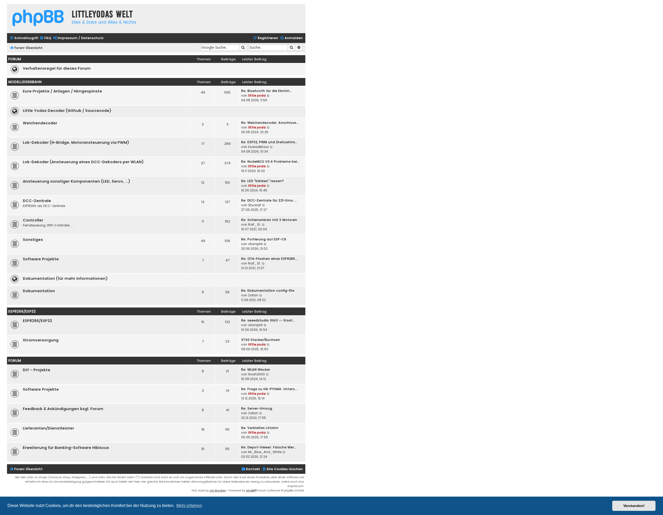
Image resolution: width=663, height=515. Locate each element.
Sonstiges (33, 239)
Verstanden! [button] (634, 506)
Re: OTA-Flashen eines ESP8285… (269, 258)
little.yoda (257, 95)
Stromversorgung (41, 340)
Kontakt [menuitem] (253, 469)
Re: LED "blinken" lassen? (262, 181)
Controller (33, 220)
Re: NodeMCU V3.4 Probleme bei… (270, 161)
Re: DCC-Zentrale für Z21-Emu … (269, 200)
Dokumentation (39, 291)
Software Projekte (41, 259)
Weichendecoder (40, 123)
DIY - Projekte (36, 370)
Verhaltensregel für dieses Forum (57, 68)
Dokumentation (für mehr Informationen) (65, 278)
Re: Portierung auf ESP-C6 (263, 239)
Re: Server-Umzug (256, 408)
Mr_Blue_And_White (265, 452)
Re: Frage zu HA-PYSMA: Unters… (269, 389)
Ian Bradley (218, 490)
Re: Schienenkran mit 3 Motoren (269, 220)
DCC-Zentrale (37, 200)
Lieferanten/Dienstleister (48, 428)
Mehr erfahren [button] (189, 505)
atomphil (255, 244)
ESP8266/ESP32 (22, 311)
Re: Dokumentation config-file (267, 290)
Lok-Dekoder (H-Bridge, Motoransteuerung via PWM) (76, 142)
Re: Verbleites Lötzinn (259, 428)
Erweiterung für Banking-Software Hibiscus (66, 447)
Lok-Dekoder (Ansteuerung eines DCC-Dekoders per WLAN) (83, 161)
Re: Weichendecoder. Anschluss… (270, 122)
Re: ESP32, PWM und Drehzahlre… (269, 142)
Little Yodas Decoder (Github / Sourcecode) (67, 110)
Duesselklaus (258, 147)
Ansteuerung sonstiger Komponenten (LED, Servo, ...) (76, 181)
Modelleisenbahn (25, 82)
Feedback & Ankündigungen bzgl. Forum (63, 408)
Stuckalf (254, 205)
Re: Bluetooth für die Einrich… (266, 91)
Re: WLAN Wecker (255, 369)
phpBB (250, 490)
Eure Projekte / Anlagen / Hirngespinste (62, 91)
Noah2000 (256, 374)
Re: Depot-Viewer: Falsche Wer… (268, 447)
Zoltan (253, 295)
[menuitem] (45, 38)
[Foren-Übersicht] (38, 18)
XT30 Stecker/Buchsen (260, 340)
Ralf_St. (254, 224)
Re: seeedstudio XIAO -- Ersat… (268, 320)
